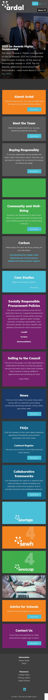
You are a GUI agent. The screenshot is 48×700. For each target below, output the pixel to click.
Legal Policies (24, 680)
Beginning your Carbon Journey (24, 258)
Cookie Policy (24, 674)
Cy (46, 4)
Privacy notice (24, 677)
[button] (42, 10)
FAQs (24, 663)
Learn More (24, 378)
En (43, 4)
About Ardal (24, 660)
